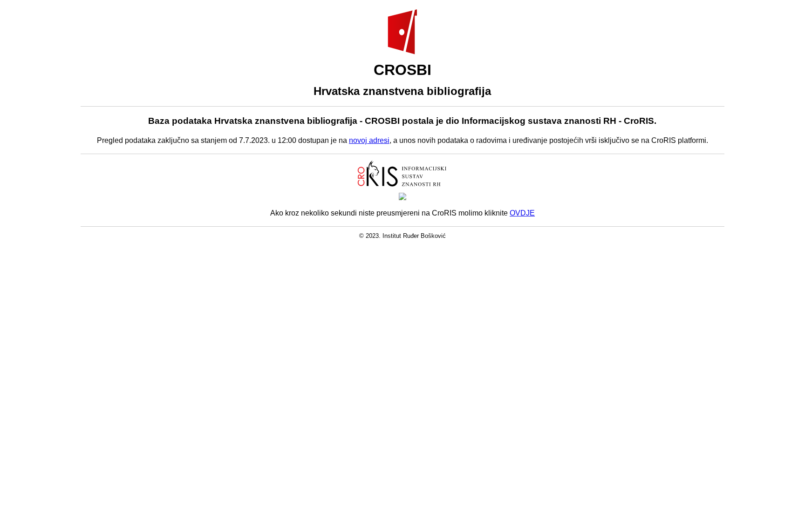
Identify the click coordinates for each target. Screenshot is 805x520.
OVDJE (522, 213)
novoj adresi (369, 140)
